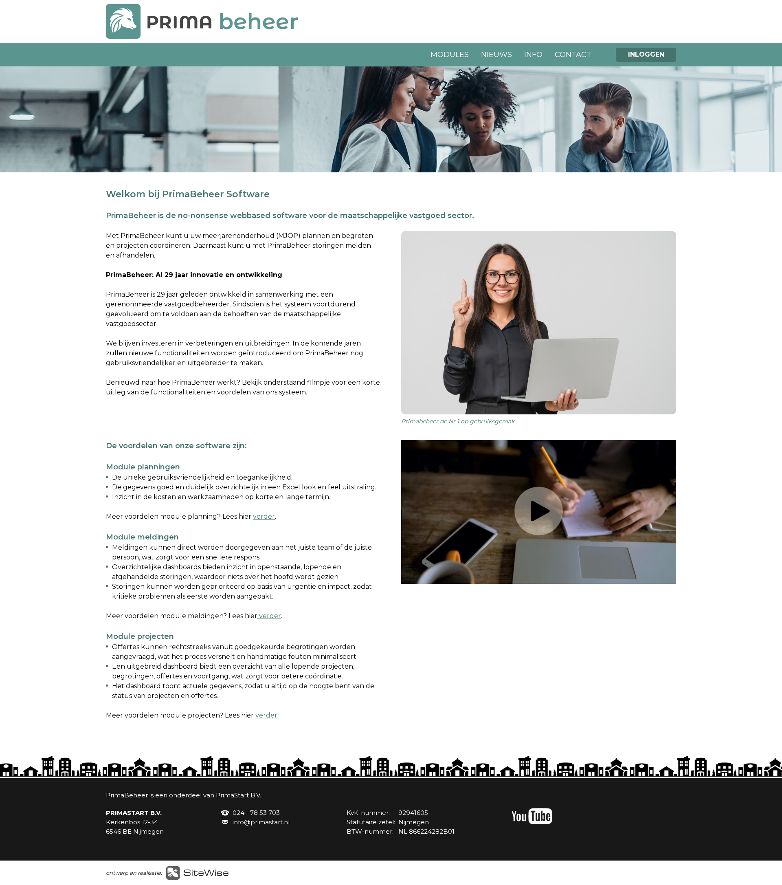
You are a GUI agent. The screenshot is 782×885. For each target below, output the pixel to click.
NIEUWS (496, 54)
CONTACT (573, 54)
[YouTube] (532, 822)
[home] (202, 36)
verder (264, 516)
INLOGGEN (646, 54)
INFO (533, 54)
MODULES (450, 54)
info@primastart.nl (261, 822)
